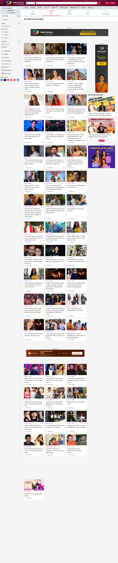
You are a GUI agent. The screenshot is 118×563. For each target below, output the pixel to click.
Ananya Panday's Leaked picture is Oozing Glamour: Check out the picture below (34, 285)
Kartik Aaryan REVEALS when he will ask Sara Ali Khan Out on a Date (76, 380)
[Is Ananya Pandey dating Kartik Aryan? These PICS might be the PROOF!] (55, 324)
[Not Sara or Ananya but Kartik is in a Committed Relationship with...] (34, 393)
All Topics (6, 44)
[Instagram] (11, 80)
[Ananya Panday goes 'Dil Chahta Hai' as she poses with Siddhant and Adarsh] (55, 48)
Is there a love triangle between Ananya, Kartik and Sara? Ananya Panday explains (76, 285)
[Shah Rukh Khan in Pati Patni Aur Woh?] (77, 199)
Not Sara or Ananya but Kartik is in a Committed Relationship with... (33, 404)
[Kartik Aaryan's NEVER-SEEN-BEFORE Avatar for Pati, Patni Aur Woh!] (55, 393)
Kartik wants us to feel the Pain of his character (76, 186)
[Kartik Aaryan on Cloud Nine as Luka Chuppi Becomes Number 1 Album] (55, 125)
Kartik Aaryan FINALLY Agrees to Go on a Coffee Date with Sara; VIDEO (34, 450)
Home (5, 19)
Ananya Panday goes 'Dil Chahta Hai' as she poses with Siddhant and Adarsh (55, 59)
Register (113, 3)
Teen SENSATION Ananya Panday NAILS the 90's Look (75, 309)
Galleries (6, 57)
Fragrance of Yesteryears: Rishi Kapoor (33, 495)
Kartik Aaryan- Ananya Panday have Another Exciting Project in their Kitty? (34, 261)
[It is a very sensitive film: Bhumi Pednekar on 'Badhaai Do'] (55, 74)
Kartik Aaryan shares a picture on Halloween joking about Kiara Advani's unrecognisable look (76, 111)
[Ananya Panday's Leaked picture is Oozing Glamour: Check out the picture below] (34, 274)
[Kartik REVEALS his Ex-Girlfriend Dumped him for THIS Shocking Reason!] (34, 369)
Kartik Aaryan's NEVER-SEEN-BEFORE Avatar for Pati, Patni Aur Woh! (54, 404)
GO (99, 3)
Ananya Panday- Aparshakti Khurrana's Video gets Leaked (75, 260)
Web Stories (7, 70)
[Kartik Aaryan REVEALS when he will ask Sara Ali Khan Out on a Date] (77, 369)
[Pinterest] (14, 80)
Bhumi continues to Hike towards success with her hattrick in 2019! (32, 187)
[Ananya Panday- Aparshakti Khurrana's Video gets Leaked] (77, 250)
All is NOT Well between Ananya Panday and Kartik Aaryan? (34, 334)
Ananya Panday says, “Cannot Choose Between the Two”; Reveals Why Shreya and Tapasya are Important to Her (76, 137)
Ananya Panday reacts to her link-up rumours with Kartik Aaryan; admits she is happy (33, 310)
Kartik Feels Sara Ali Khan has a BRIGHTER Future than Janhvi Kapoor (55, 380)
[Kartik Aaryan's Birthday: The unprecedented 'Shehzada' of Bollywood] (34, 48)
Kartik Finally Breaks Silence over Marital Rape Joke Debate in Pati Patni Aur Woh (55, 210)
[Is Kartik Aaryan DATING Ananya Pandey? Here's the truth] (55, 416)
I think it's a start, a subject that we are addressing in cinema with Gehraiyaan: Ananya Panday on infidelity (75, 86)
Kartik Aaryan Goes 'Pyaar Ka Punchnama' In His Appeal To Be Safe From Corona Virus (55, 162)
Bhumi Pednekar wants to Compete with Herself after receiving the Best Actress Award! (75, 162)
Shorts (6, 67)
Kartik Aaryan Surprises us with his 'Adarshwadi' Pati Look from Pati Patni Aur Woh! (55, 238)
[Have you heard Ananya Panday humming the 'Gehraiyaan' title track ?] (55, 100)
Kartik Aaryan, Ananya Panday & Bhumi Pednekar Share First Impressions (100, 136)
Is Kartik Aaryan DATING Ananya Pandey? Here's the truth (55, 426)
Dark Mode (5, 16)
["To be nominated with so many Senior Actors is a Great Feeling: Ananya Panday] (34, 151)
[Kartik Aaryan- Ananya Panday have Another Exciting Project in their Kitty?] (34, 250)
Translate (12, 12)
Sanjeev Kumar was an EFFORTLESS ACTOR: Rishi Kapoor (74, 450)
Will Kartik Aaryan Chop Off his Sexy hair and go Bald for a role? (55, 260)
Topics (40, 7)
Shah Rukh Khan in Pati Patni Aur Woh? (75, 209)
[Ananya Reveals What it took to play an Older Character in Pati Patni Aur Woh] (77, 227)
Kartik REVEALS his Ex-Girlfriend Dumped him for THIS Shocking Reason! (34, 380)
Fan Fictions (7, 60)
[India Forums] (14, 3)
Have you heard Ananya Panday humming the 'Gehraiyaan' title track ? (55, 111)
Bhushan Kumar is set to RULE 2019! (76, 403)
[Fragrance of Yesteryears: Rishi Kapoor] (34, 484)
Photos (90, 7)
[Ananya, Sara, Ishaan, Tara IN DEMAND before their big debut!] (77, 416)
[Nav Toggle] (2, 3)
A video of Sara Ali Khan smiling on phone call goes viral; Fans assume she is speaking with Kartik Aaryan (55, 285)
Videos (6, 54)
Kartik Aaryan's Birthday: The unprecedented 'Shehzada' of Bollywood (33, 59)
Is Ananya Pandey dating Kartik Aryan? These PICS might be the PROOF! (55, 335)
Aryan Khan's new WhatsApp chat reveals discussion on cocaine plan (33, 136)
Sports (6, 37)
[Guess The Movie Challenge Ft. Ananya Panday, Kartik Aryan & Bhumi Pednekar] (101, 104)
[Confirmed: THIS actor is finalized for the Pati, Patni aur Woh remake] (55, 439)
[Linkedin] (18, 80)
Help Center (7, 73)
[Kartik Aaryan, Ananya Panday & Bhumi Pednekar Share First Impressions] (101, 125)
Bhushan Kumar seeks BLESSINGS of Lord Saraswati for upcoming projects (76, 335)
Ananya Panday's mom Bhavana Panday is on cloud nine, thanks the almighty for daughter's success (55, 311)
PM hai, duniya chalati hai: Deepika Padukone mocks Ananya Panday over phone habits (32, 86)
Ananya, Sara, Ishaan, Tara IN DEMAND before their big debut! (76, 426)
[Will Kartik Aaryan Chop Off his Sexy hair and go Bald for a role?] (55, 250)
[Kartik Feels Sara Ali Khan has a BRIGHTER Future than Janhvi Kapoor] (55, 369)
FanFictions (64, 7)
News (3, 23)
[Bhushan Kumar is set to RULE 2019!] (77, 393)
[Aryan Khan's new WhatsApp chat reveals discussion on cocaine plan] (34, 125)
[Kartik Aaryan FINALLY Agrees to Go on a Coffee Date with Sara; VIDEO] (34, 439)
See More (4, 47)
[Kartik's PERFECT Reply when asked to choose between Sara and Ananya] (34, 416)
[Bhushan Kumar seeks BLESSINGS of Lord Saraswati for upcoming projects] (77, 324)
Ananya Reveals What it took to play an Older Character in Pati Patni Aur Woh (76, 238)
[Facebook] (2, 80)
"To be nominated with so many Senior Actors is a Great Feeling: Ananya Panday (34, 162)
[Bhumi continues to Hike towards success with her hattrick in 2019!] (34, 176)
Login (107, 3)
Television (6, 26)
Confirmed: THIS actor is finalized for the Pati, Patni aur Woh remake (55, 450)
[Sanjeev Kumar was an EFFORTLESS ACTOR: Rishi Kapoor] (77, 439)
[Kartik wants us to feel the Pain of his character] (77, 176)
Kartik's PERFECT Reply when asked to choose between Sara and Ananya (33, 427)
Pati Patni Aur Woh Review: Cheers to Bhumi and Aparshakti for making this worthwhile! (55, 187)
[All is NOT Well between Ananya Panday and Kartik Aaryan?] (34, 324)
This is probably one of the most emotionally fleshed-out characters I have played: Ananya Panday (33, 111)
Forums (4, 41)
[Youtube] (8, 80)
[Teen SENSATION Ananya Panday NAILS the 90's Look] (77, 299)
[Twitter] (5, 80)
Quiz (46, 7)
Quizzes (6, 64)
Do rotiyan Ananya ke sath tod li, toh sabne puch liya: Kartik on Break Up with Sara (34, 238)
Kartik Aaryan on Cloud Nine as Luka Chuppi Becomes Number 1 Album (55, 136)
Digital (6, 32)
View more (101, 140)
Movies (6, 29)
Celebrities (7, 51)
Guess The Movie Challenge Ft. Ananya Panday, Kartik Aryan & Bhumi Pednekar (100, 114)
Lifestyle (6, 35)
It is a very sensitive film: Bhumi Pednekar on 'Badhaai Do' (55, 84)
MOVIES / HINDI (28, 55)
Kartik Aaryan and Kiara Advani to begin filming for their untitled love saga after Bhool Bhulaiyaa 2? (76, 60)
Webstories (73, 7)
